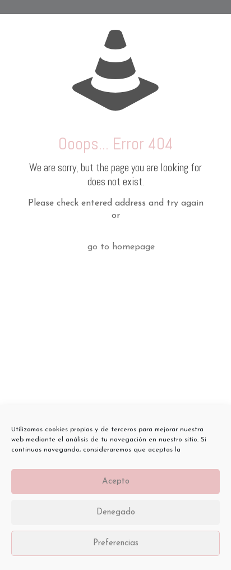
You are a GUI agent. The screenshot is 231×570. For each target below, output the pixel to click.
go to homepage (121, 247)
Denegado (115, 512)
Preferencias (115, 543)
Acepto (116, 481)
